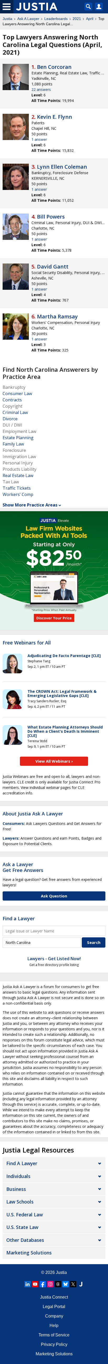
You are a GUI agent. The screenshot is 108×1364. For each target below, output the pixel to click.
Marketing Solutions (29, 1252)
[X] (73, 1284)
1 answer (39, 139)
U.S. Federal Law (24, 1214)
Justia (7, 19)
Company (54, 1316)
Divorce (10, 419)
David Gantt (52, 266)
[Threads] (58, 1284)
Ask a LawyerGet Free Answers (23, 867)
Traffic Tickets (17, 488)
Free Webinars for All (27, 643)
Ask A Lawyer (28, 19)
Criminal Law (15, 412)
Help (54, 1325)
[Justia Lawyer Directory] (81, 1284)
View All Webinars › (54, 761)
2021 (77, 19)
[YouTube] (35, 1284)
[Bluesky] (65, 1284)
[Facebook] (43, 1284)
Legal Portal (54, 1306)
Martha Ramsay (57, 316)
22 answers (41, 89)
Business (16, 1189)
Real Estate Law (18, 475)
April (89, 19)
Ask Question (54, 895)
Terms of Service (54, 1335)
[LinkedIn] (27, 1284)
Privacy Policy (54, 1344)
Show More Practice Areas (30, 505)
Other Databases (25, 1240)
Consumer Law (17, 393)
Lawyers (10, 838)
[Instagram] (50, 1284)
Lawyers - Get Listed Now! (54, 959)
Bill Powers (51, 216)
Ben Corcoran (54, 66)
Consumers (13, 823)
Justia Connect (54, 1297)
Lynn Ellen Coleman (62, 166)
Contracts (12, 400)
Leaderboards (56, 19)
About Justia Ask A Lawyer (33, 813)
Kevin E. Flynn (54, 116)
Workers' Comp (18, 494)
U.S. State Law (22, 1227)
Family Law (13, 444)
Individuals (18, 1176)
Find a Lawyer (19, 918)
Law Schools (20, 1201)
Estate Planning (18, 438)
